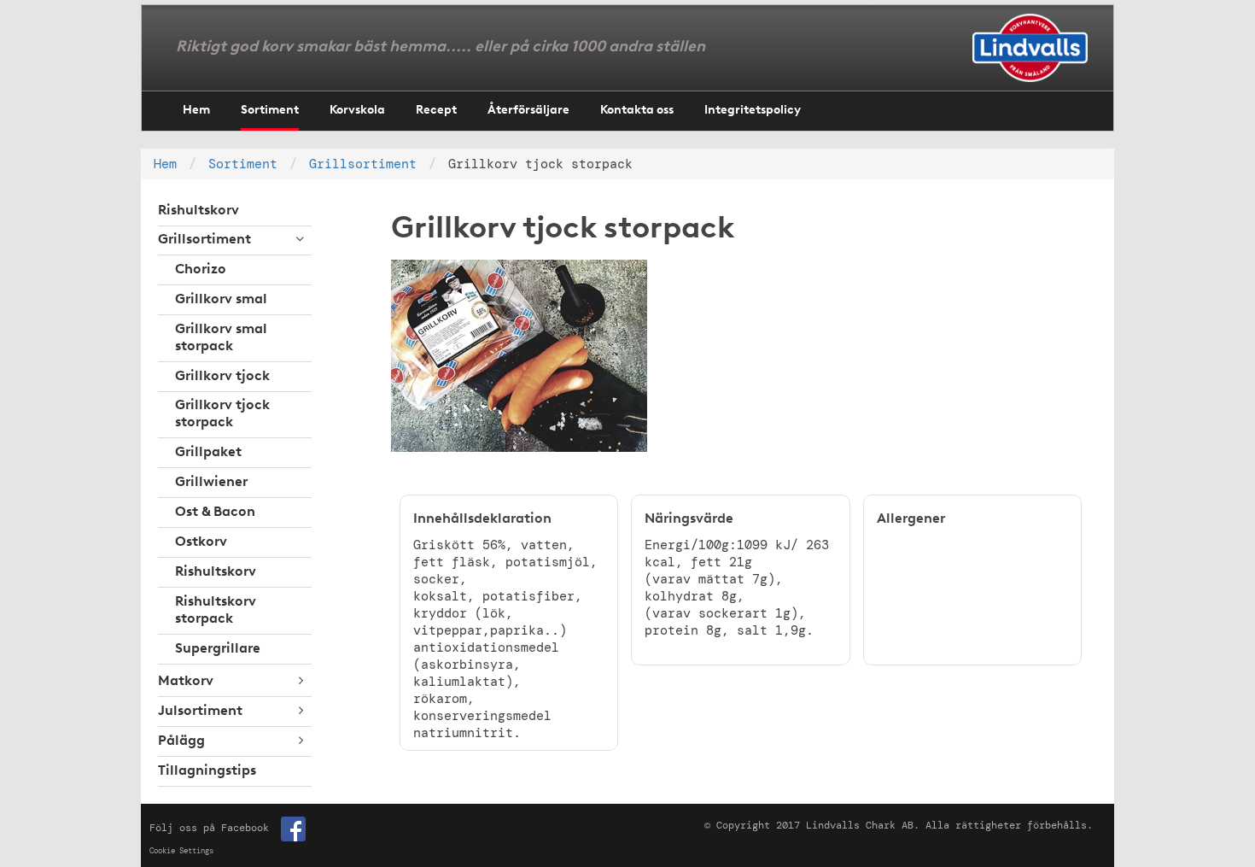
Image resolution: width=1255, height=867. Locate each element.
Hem (196, 110)
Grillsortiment (363, 164)
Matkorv (185, 681)
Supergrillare (217, 649)
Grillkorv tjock (222, 377)
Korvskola (357, 110)
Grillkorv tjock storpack (222, 414)
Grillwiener (211, 482)
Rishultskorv (198, 211)
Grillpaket (208, 453)
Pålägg (181, 741)
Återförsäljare (528, 110)
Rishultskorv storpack (215, 610)
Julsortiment (200, 711)
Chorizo (200, 270)
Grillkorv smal (221, 300)
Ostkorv (201, 542)
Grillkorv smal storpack (221, 338)
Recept (436, 110)
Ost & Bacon (215, 512)
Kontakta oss (637, 110)
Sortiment (270, 110)
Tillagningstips (207, 771)
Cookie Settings (181, 851)
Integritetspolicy (752, 110)
